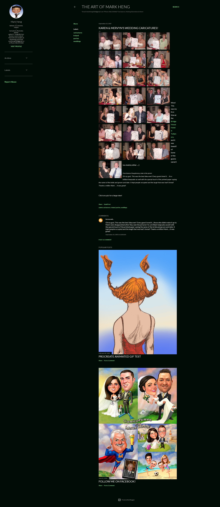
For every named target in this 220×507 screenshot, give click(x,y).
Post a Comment (105, 240)
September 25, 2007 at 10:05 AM (116, 234)
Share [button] (75, 24)
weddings (77, 41)
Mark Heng (16, 21)
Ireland (76, 35)
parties (76, 38)
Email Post (107, 204)
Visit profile (16, 46)
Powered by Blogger (128, 500)
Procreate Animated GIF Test (120, 356)
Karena (108, 219)
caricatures (77, 33)
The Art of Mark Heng (106, 6)
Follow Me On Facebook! (117, 481)
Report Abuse (10, 82)
